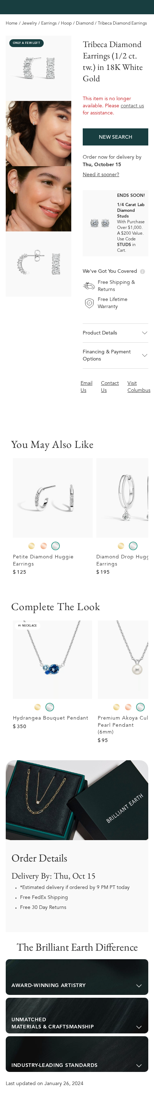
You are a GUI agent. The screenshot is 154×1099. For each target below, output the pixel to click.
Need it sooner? (101, 175)
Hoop (66, 23)
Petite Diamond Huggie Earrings (43, 561)
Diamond (84, 23)
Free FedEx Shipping (44, 897)
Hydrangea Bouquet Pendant (50, 718)
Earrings (49, 23)
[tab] (77, 977)
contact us (132, 106)
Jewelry (29, 23)
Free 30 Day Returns (43, 907)
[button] (115, 333)
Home (12, 23)
